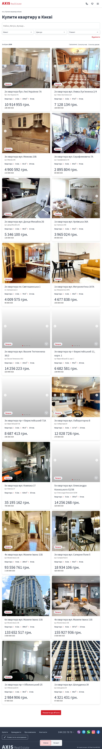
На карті (56, 743)
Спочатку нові (82, 44)
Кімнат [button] (5, 32)
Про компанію (30, 732)
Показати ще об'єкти (51, 713)
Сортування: (73, 44)
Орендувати (16, 732)
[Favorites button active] (92, 3)
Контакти (43, 732)
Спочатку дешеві (93, 44)
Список (45, 743)
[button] (22, 85)
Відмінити (96, 37)
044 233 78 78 (65, 732)
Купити (5, 732)
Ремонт (72, 32)
